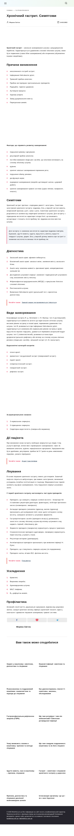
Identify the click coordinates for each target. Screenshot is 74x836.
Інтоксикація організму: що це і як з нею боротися (52, 797)
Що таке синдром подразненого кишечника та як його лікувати (52, 745)
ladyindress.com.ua (25, 818)
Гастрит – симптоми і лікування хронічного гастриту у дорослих (52, 772)
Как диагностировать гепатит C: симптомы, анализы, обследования (52, 691)
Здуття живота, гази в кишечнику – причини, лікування (20, 772)
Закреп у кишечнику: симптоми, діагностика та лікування (20, 665)
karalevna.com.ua (12, 818)
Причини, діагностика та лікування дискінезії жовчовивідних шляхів (17, 798)
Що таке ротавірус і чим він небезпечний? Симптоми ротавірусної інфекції (50, 718)
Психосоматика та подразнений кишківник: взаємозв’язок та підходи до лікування (20, 691)
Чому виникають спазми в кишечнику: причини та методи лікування (20, 746)
